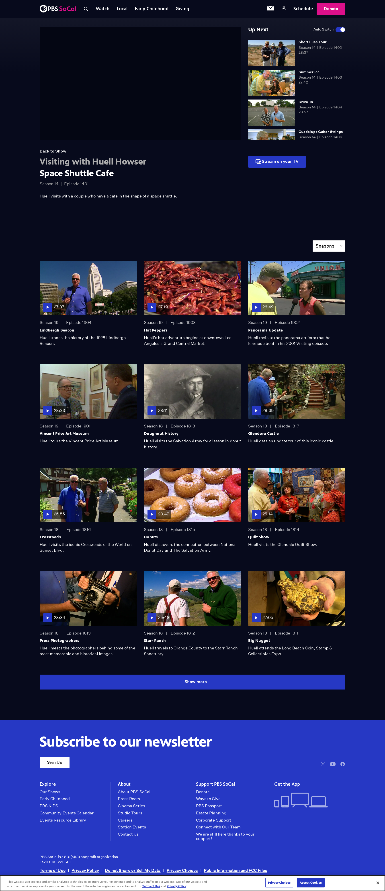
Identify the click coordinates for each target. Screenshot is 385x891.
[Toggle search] (86, 9)
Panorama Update (265, 330)
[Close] (378, 883)
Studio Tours (130, 813)
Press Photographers (59, 640)
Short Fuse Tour (313, 42)
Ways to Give (208, 799)
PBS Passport (209, 806)
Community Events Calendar (67, 813)
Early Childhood (151, 8)
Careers (125, 820)
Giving (182, 8)
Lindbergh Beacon (57, 330)
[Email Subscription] (270, 9)
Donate (331, 8)
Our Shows (50, 792)
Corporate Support (213, 820)
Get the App (287, 784)
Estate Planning (211, 813)
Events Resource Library (63, 820)
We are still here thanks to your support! (225, 836)
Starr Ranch (155, 640)
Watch (103, 8)
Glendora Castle (263, 433)
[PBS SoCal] (58, 9)
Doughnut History (161, 433)
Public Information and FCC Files (235, 870)
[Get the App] (308, 800)
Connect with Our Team (218, 827)
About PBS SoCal (134, 792)
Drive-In (306, 102)
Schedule (303, 8)
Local (122, 8)
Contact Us (128, 834)
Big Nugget (259, 640)
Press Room (129, 799)
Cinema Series (131, 806)
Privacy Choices (182, 870)
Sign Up (54, 762)
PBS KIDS (49, 806)
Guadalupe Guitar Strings (321, 132)
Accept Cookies (311, 883)
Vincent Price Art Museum (64, 433)
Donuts (151, 537)
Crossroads (50, 537)
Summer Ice (309, 72)
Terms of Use (53, 870)
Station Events (132, 827)
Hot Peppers (155, 330)
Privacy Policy (85, 870)
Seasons (324, 246)
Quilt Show (258, 537)
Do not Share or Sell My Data (133, 870)
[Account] (283, 9)
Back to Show (53, 151)
